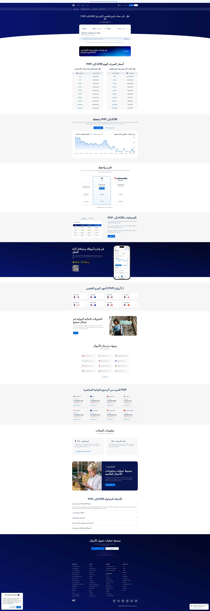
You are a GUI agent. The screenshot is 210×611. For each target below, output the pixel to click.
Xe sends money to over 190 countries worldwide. (109, 1)
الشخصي (78, 5)
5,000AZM (114, 104)
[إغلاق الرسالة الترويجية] (207, 604)
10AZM (114, 83)
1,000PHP (80, 101)
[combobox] (98, 28)
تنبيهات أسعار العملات (109, 585)
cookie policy (10, 603)
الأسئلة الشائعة (125, 572)
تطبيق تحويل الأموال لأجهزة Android (111, 568)
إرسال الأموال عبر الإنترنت (75, 566)
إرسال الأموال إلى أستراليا (75, 580)
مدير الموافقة (124, 582)
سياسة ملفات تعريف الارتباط (127, 580)
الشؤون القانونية (125, 576)
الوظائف (124, 570)
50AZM (114, 90)
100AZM (114, 94)
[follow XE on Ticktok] (136, 601)
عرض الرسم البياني (77, 405)
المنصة (87, 5)
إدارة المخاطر (91, 576)
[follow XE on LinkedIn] (123, 601)
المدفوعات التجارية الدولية (92, 570)
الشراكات (124, 568)
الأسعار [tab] (84, 218)
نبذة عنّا (124, 566)
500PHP (80, 97)
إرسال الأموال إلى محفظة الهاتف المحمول (78, 584)
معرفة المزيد (109, 207)
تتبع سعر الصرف (98, 127)
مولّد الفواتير (107, 591)
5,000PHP (80, 104)
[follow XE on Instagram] (127, 601)
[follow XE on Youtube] (131, 601)
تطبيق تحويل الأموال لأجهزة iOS (110, 570)
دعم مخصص (124, 574)
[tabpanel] (87, 229)
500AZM (115, 97)
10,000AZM (114, 108)
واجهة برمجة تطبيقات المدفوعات (93, 586)
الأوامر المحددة (91, 580)
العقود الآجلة (90, 578)
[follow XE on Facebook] (114, 601)
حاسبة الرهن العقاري (109, 593)
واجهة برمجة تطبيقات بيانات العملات (94, 584)
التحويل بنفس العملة (92, 574)
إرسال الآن (102, 188)
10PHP (79, 83)
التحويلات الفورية (91, 572)
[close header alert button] (209, 1)
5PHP (80, 80)
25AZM (114, 87)
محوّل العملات (76, 9)
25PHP (79, 87)
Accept (18, 607)
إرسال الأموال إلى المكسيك (76, 572)
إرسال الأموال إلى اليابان (75, 574)
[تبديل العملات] (105, 29)
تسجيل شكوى (125, 586)
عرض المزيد (105, 376)
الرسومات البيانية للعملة (85, 9)
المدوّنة (107, 575)
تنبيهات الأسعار (94, 9)
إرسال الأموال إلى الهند (75, 568)
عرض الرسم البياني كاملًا (110, 127)
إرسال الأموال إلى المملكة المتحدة (77, 576)
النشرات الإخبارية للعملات (109, 587)
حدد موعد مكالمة (127, 38)
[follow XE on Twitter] (118, 601)
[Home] (73, 5)
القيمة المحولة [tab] (91, 218)
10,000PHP (79, 108)
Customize (12, 607)
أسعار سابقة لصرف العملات (109, 581)
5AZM (114, 80)
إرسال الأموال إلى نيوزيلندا (75, 582)
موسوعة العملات (108, 583)
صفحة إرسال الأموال (97, 508)
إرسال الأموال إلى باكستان (75, 570)
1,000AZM (114, 101)
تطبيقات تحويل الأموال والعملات (110, 566)
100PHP (80, 94)
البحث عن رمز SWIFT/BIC (109, 595)
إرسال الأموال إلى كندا (75, 578)
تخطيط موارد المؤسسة (92, 582)
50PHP (80, 90)
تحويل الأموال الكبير (75, 586)
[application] (105, 144)
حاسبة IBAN (107, 589)
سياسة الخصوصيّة (125, 578)
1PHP (80, 76)
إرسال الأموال (101, 9)
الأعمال (83, 5)
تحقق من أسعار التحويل (92, 568)
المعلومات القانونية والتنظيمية (127, 584)
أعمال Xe (90, 566)
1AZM (114, 76)
